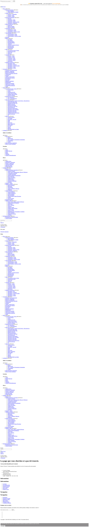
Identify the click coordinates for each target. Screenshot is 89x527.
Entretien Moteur (11, 41)
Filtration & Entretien (9, 9)
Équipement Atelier (9, 199)
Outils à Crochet (11, 210)
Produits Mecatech (8, 166)
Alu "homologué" (11, 97)
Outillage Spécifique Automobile (11, 170)
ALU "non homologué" (12, 98)
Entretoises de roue (11, 92)
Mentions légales (6, 501)
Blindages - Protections (9, 71)
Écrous (9, 91)
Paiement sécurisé (6, 486)
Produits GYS (8, 168)
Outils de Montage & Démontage (14, 175)
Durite (6, 152)
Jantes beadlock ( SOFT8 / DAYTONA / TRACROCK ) (19, 100)
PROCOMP (10, 124)
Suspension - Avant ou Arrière (13, 21)
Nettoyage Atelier (8, 165)
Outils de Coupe (11, 207)
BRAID (9, 128)
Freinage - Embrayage (9, 163)
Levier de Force (11, 209)
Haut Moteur (10, 40)
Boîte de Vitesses (11, 26)
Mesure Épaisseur (11, 185)
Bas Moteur (10, 39)
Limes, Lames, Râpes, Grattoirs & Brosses (16, 201)
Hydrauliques (10, 140)
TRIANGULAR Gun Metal (13, 109)
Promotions (5, 497)
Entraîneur (10, 182)
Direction (9, 18)
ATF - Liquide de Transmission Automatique (16, 139)
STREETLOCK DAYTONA (13, 112)
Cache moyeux (11, 89)
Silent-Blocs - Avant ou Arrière (14, 65)
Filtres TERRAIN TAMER (13, 12)
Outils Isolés (10, 204)
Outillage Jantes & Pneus (12, 208)
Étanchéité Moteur (11, 42)
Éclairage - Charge (8, 183)
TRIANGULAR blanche (12, 108)
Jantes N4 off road (11, 114)
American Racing (11, 117)
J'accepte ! (3, 525)
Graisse (9, 141)
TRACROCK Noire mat (12, 106)
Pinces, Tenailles (11, 205)
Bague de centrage (11, 95)
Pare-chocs (7, 80)
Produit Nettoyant (8, 150)
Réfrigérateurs (8, 82)
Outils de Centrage (11, 171)
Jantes (6, 49)
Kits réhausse (7, 78)
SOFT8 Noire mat (11, 107)
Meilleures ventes (6, 499)
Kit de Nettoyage (11, 176)
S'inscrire (2, 231)
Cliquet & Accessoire (12, 213)
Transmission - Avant (12, 29)
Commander (2, 226)
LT (8, 115)
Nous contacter (6, 487)
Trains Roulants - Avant (12, 34)
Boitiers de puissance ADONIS (11, 73)
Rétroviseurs (10, 61)
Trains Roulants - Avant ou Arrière (14, 36)
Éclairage (7, 75)
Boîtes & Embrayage (9, 24)
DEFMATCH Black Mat (12, 103)
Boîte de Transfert (11, 27)
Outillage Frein (11, 178)
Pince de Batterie (11, 195)
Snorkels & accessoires (9, 83)
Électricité (7, 37)
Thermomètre (10, 187)
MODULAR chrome (12, 105)
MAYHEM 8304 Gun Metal (13, 129)
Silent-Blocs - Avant (11, 66)
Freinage (7, 13)
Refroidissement (11, 47)
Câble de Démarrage (12, 193)
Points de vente (6, 489)
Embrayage (10, 25)
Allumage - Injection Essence (13, 44)
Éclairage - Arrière (11, 57)
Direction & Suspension (9, 17)
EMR (9, 120)
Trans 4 (9, 127)
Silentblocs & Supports (9, 62)
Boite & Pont (10, 138)
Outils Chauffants (11, 212)
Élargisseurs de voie (11, 51)
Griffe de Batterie (11, 194)
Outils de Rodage (11, 179)
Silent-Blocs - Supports (12, 64)
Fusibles (9, 197)
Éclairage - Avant (11, 55)
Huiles (6, 136)
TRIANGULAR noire (12, 110)
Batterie (6, 153)
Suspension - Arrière (12, 20)
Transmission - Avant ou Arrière (14, 31)
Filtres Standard (11, 11)
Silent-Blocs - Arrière (12, 68)
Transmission (7, 28)
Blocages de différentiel (9, 72)
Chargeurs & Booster (9, 164)
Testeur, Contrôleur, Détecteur (13, 188)
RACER (9, 126)
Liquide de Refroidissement (10, 155)
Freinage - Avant (11, 15)
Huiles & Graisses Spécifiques (11, 142)
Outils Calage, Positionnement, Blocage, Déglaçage (17, 172)
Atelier (6, 149)
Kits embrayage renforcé (10, 77)
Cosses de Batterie (11, 191)
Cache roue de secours (12, 93)
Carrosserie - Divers (11, 60)
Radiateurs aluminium (9, 81)
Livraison (5, 483)
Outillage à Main (8, 200)
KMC (9, 121)
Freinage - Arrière (11, 16)
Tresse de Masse (11, 198)
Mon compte (5, 500)
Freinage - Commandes (12, 14)
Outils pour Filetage (11, 177)
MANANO (10, 122)
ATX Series (10, 118)
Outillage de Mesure (9, 184)
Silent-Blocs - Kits (11, 63)
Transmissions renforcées (10, 85)
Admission (10, 43)
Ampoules (7, 154)
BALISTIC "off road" (12, 119)
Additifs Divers (8, 161)
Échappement (10, 48)
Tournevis (10, 206)
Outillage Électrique (9, 190)
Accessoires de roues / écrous (13, 50)
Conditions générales (7, 502)
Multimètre (10, 189)
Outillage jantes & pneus (12, 94)
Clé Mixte (10, 214)
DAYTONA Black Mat (12, 101)
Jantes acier (10, 52)
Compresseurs (8, 74)
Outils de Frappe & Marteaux (13, 202)
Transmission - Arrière (12, 30)
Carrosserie (7, 54)
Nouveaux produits (6, 498)
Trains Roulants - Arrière (12, 35)
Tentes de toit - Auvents (9, 84)
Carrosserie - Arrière (11, 59)
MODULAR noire (11, 104)
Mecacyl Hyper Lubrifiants (10, 144)
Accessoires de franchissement (11, 70)
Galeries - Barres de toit (9, 76)
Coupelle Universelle (12, 174)
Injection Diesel (11, 46)
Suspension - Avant (11, 19)
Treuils (6, 86)
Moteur (6, 38)
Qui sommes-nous (6, 485)
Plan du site (5, 488)
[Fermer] (14, 1)
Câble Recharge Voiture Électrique (14, 196)
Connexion (6, 231)
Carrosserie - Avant (11, 58)
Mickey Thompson (11, 123)
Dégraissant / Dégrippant (10, 162)
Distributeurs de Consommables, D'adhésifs (16, 211)
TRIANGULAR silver (12, 111)
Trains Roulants (8, 32)
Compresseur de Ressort (12, 173)
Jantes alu (9, 53)
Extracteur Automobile (12, 181)
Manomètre (10, 186)
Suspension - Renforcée (12, 23)
